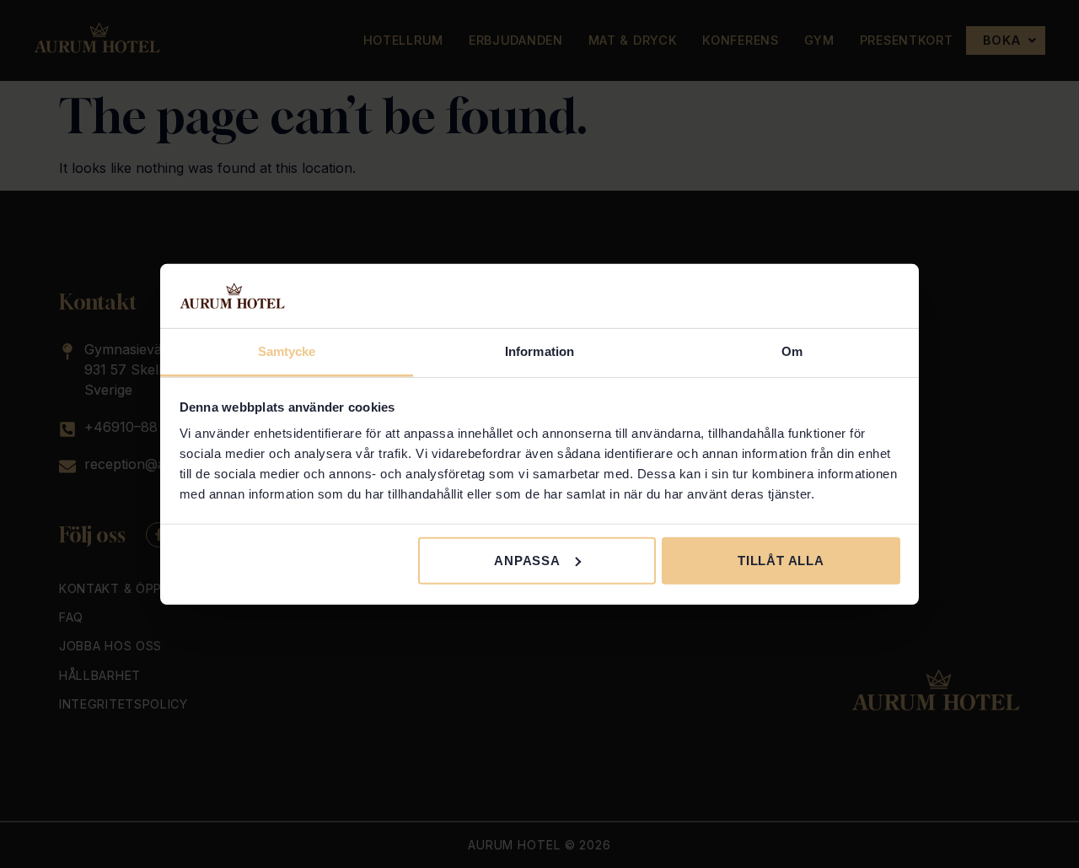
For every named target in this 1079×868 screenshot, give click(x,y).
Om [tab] (792, 351)
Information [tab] (539, 351)
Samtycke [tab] (287, 351)
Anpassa (527, 560)
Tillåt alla (781, 560)
